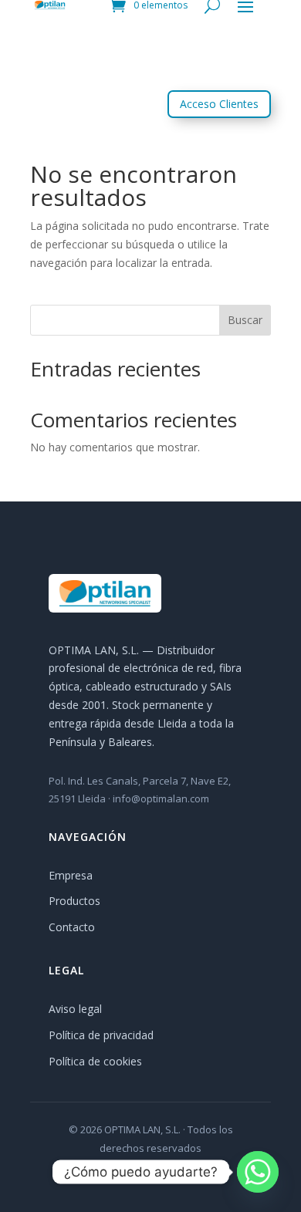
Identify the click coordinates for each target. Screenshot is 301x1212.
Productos (74, 900)
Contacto (72, 927)
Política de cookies (95, 1061)
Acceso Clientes (219, 103)
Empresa (71, 875)
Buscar (245, 319)
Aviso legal (75, 1008)
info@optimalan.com (161, 798)
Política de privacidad (101, 1035)
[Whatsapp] (258, 1172)
